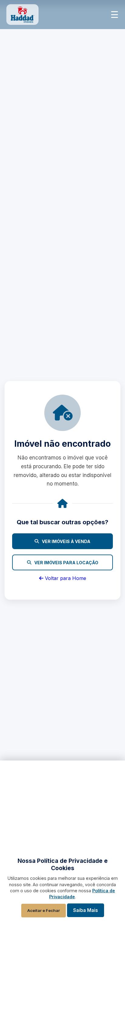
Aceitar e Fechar (43, 910)
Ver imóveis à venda (66, 541)
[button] (114, 14)
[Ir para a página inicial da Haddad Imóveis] (22, 14)
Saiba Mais (85, 910)
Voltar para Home (64, 578)
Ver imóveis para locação (66, 562)
